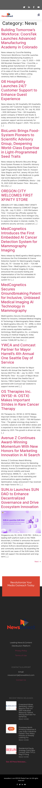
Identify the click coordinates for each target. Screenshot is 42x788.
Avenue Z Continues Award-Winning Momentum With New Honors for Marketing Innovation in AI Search (20, 446)
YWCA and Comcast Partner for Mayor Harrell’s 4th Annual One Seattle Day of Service (18, 353)
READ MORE (24, 719)
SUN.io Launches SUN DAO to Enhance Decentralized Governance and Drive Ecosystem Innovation (20, 498)
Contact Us (21, 680)
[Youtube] (25, 784)
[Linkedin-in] (22, 784)
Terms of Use (21, 655)
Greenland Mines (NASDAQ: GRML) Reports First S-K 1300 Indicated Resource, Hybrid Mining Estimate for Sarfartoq (27, 710)
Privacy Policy (21, 651)
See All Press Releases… (16, 762)
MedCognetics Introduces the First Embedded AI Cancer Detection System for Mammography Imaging (19, 239)
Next (38, 561)
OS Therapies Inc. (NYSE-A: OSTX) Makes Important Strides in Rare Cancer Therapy (20, 400)
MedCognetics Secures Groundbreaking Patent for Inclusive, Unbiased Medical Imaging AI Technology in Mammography (21, 298)
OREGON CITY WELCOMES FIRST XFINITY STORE (17, 195)
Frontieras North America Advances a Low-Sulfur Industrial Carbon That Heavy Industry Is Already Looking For (27, 732)
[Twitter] (19, 784)
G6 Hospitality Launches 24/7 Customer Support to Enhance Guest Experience (19, 90)
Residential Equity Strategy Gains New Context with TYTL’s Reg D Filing (27, 751)
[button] (38, 15)
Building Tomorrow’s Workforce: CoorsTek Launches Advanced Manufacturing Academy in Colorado (19, 38)
